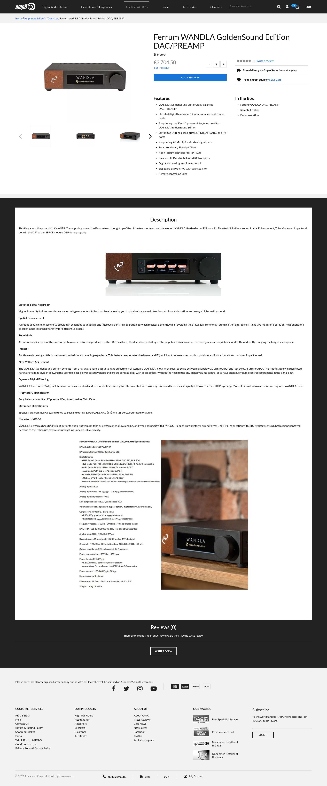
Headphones (82, 719)
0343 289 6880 (117, 776)
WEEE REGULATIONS (28, 740)
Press (18, 735)
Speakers (80, 727)
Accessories (189, 7)
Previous (20, 137)
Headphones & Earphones (96, 7)
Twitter (138, 735)
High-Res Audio (84, 715)
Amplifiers (81, 723)
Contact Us (22, 723)
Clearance (216, 7)
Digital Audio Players (55, 7)
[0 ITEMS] (297, 7)
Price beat (164, 68)
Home (165, 7)
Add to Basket (190, 77)
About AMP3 (142, 715)
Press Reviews (142, 719)
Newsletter (140, 727)
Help (18, 719)
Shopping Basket (25, 731)
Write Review (163, 651)
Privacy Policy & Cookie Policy (33, 748)
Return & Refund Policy (29, 727)
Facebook (139, 731)
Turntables (81, 735)
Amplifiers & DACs (137, 7)
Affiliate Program (144, 740)
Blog (147, 776)
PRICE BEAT (22, 715)
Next (150, 137)
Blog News (140, 723)
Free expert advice (262, 79)
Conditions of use (25, 744)
